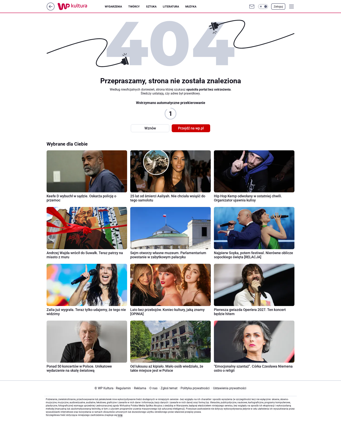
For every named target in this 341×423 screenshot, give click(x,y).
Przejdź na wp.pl (191, 128)
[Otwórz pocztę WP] (252, 6)
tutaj (120, 415)
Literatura (171, 6)
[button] (263, 6)
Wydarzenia (113, 6)
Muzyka (190, 6)
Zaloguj (278, 6)
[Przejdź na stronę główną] (51, 9)
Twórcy (134, 6)
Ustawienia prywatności (229, 388)
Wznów (150, 128)
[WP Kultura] (81, 6)
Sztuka (151, 6)
